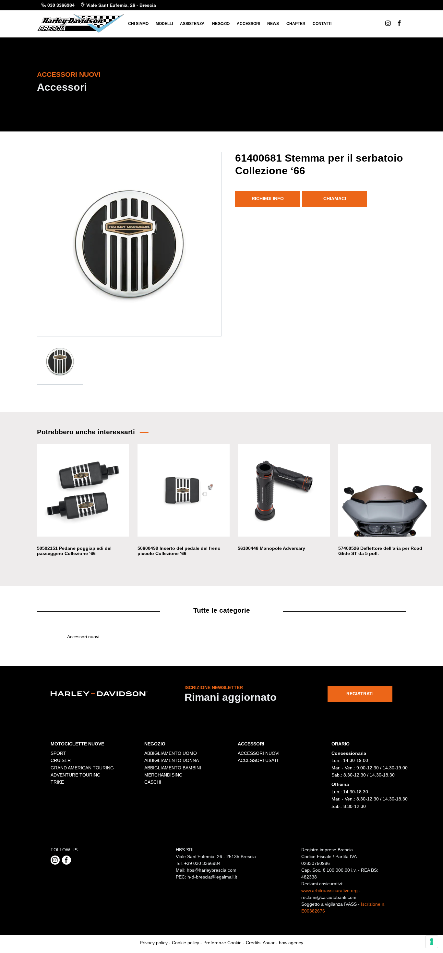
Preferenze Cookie (222, 942)
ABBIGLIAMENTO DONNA (171, 760)
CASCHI (152, 782)
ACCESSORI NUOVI (259, 753)
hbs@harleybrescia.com (211, 870)
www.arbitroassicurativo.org (329, 890)
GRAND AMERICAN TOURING (82, 767)
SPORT (58, 753)
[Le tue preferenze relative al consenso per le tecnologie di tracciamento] (431, 942)
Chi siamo (138, 23)
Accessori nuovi (83, 636)
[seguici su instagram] (55, 860)
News (273, 23)
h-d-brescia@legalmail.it (212, 876)
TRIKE (57, 782)
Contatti (322, 23)
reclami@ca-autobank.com (328, 897)
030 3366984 (61, 5)
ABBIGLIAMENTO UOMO (170, 753)
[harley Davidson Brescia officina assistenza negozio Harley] (80, 23)
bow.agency (291, 942)
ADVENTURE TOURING (76, 774)
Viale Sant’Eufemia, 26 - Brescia (121, 5)
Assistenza (192, 23)
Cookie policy (185, 942)
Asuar (269, 942)
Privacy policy (154, 942)
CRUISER (61, 760)
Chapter (295, 23)
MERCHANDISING (163, 774)
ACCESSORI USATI (258, 760)
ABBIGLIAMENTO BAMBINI (172, 767)
